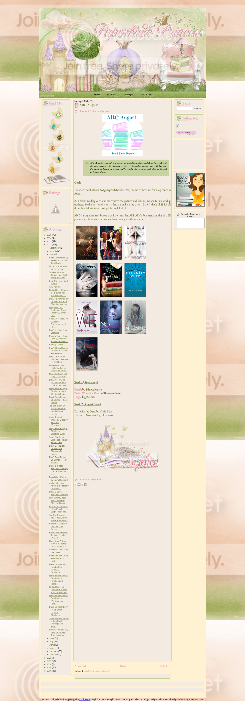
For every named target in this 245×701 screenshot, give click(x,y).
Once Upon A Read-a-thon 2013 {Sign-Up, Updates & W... (58, 544)
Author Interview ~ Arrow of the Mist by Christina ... (58, 486)
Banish (78, 390)
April (52, 645)
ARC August (54, 287)
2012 (49, 658)
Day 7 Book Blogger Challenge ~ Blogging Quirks (58, 431)
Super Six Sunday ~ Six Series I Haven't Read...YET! (58, 440)
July (52, 254)
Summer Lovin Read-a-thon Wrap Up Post (58, 558)
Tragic (78, 397)
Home (123, 665)
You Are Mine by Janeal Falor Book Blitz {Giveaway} (58, 275)
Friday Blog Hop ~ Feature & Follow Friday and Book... (58, 368)
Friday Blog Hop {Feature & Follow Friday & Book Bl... (58, 590)
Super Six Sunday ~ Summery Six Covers (58, 526)
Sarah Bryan (84, 699)
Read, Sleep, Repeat (157, 163)
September (55, 248)
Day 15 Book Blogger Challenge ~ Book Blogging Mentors (58, 301)
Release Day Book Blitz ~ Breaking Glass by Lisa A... (57, 500)
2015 (49, 241)
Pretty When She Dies (86, 393)
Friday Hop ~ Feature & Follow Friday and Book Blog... (58, 293)
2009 (49, 667)
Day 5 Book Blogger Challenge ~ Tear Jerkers (58, 460)
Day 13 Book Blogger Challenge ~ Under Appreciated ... (58, 351)
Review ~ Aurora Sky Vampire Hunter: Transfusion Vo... (58, 632)
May (52, 641)
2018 (49, 235)
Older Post (165, 665)
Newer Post (80, 665)
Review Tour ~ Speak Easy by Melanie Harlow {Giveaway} (58, 339)
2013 (49, 245)
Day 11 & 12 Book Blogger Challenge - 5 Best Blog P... (58, 359)
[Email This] (76, 484)
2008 (49, 671)
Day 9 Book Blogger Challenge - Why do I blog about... (58, 391)
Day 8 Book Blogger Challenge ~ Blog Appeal (58, 400)
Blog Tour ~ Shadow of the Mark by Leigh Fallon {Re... (58, 509)
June (52, 638)
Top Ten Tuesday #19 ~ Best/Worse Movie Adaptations (58, 518)
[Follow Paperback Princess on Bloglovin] (186, 134)
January (53, 654)
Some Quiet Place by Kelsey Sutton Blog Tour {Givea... (58, 260)
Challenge (91, 479)
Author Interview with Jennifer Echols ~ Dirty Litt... (58, 535)
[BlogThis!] (79, 484)
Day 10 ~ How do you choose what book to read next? (58, 383)
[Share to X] (82, 484)
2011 (49, 661)
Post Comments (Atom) (99, 671)
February (54, 651)
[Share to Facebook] (85, 484)
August (53, 251)
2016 (49, 238)
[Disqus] (122, 530)
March (53, 648)
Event (100, 479)
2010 (49, 664)
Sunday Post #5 (56, 345)
